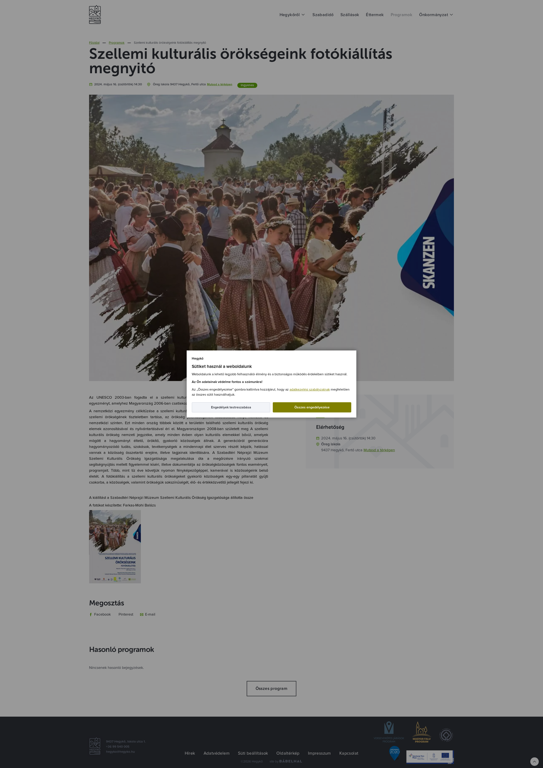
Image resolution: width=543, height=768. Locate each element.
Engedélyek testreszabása (231, 407)
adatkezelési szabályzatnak (310, 389)
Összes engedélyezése (312, 407)
